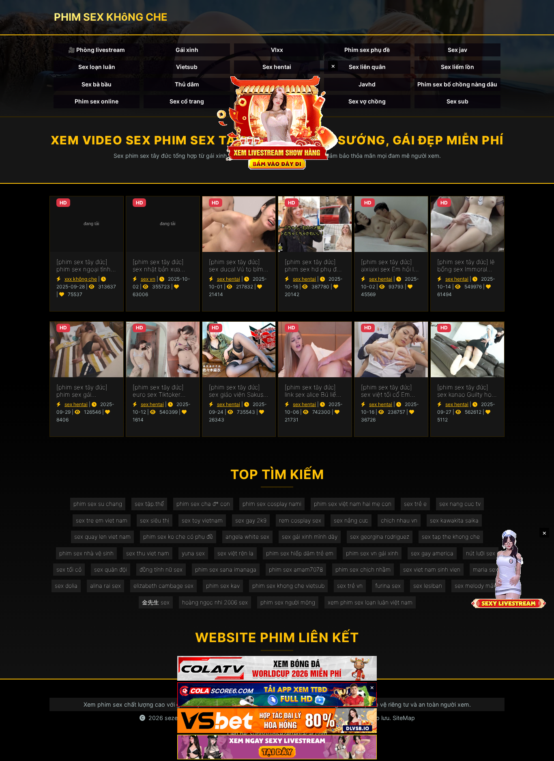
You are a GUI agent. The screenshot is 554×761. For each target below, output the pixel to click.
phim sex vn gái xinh (372, 553)
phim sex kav (223, 585)
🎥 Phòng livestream (96, 49)
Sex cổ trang (187, 101)
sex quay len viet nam (102, 536)
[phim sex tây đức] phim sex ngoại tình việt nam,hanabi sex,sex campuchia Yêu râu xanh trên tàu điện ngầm (86, 265)
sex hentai (228, 279)
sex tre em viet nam (101, 520)
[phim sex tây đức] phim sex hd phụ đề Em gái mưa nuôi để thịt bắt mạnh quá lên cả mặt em (314, 265)
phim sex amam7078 (296, 569)
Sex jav (457, 49)
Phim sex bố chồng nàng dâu (457, 84)
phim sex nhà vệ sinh (86, 553)
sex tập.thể (149, 503)
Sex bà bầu (97, 84)
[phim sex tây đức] (86, 224)
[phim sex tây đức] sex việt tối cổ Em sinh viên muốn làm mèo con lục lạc (388, 391)
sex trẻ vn (350, 585)
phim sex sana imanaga (225, 569)
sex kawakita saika (454, 520)
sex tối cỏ (69, 569)
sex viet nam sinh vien (431, 569)
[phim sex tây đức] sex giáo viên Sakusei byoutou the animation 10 (238, 391)
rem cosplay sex (300, 520)
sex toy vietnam (202, 520)
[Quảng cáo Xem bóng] (277, 668)
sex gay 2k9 (250, 520)
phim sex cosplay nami (272, 503)
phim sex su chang (97, 503)
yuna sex (193, 553)
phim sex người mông (287, 602)
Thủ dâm (187, 84)
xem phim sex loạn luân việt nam (370, 602)
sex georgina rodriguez (379, 536)
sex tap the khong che (451, 536)
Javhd (367, 84)
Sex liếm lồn (457, 66)
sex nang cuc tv (460, 503)
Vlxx (277, 49)
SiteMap (404, 717)
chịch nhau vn (399, 520)
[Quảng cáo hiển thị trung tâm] (277, 122)
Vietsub (187, 66)
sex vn (148, 279)
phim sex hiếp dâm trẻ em (299, 553)
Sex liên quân (367, 66)
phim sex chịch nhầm (363, 569)
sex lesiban (427, 585)
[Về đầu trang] (536, 751)
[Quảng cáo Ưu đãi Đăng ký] (277, 694)
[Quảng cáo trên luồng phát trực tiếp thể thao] (277, 747)
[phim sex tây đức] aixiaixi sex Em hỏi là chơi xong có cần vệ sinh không (389, 265)
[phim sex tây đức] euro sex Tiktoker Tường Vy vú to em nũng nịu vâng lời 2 (159, 391)
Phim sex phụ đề (367, 49)
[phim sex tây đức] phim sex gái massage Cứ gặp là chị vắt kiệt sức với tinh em (82, 391)
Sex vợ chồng (367, 101)
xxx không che (80, 279)
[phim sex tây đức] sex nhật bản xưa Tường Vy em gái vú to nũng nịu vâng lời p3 (160, 265)
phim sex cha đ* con (203, 503)
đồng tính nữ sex (161, 569)
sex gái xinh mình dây (309, 536)
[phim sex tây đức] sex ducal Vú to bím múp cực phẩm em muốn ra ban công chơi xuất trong (236, 265)
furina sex (388, 585)
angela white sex (247, 536)
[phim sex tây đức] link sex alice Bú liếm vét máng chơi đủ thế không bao (314, 391)
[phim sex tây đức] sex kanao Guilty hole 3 (466, 391)
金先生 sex (156, 602)
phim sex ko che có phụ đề (178, 536)
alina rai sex (105, 585)
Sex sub (457, 101)
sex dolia (66, 585)
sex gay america (432, 553)
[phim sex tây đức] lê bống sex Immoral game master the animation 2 (466, 265)
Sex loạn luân (96, 66)
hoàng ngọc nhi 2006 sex (215, 602)
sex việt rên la (235, 553)
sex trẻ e (415, 503)
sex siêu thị (154, 520)
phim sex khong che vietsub (288, 585)
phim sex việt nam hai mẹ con (352, 503)
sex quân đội (110, 569)
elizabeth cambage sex (163, 585)
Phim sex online (96, 101)
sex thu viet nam (147, 553)
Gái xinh (187, 49)
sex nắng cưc (351, 520)
